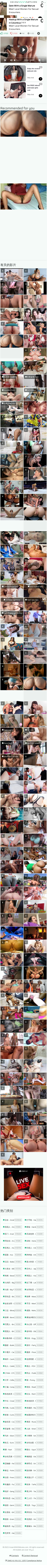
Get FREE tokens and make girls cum (33, 88)
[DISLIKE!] (11, 33)
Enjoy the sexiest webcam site (33, 70)
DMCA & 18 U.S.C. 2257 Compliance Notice (24, 1560)
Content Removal (30, 1555)
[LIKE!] (1, 33)
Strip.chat (30, 78)
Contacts (15, 1555)
